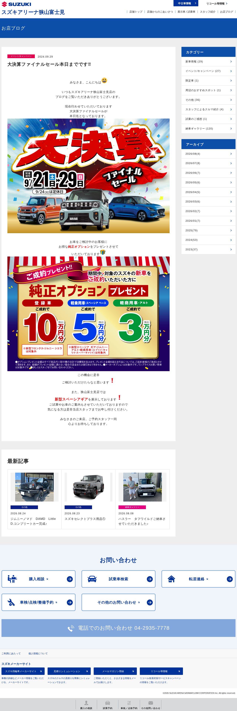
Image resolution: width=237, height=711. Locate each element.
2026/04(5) (193, 192)
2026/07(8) (193, 163)
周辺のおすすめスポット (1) (203, 90)
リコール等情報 (159, 671)
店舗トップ (135, 11)
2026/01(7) (193, 220)
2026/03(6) (193, 201)
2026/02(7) (193, 211)
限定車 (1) (192, 80)
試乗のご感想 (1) (196, 118)
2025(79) (192, 230)
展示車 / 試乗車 (186, 11)
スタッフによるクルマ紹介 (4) (205, 109)
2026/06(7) (193, 172)
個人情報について (38, 653)
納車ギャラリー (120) (199, 128)
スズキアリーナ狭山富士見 (33, 12)
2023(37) (192, 249)
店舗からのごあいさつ (160, 11)
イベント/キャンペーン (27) (203, 70)
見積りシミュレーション (67, 671)
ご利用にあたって (11, 653)
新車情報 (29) (194, 61)
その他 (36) (193, 99)
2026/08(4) (193, 153)
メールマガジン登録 (113, 671)
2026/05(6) (193, 182)
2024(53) (192, 239)
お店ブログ (226, 11)
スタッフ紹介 (208, 11)
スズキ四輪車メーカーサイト (20, 671)
